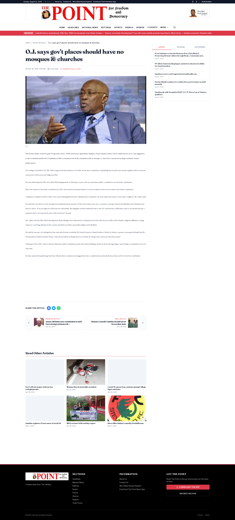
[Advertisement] (85, 281)
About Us (58, 2)
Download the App (189, 487)
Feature (75, 499)
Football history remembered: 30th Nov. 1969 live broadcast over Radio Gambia (57, 33)
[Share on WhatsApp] (59, 308)
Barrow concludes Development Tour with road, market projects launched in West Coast (131, 33)
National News (90, 27)
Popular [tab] (181, 47)
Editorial (106, 27)
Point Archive (207, 2)
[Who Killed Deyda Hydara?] (199, 13)
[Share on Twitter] (54, 308)
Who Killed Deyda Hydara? (82, 2)
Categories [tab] (199, 47)
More (163, 27)
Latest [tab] (162, 47)
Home (62, 27)
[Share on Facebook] (49, 308)
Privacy (200, 515)
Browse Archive (188, 493)
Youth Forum (77, 503)
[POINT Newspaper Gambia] (193, 2)
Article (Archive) (39, 43)
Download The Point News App (104, 2)
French (129, 27)
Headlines (73, 27)
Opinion (140, 27)
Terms (207, 515)
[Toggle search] (174, 27)
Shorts (153, 27)
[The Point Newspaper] (196, 2)
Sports (118, 27)
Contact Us (67, 2)
